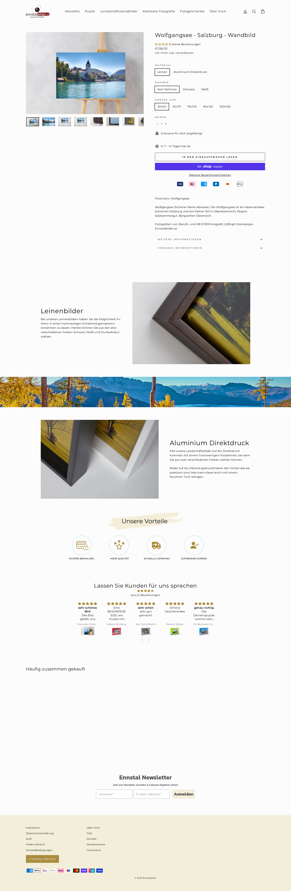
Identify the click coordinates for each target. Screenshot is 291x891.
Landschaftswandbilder (119, 11)
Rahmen (162, 82)
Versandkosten (184, 52)
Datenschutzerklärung (40, 833)
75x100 (192, 106)
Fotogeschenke (192, 11)
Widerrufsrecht (35, 844)
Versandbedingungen (39, 850)
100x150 (225, 106)
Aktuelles (72, 11)
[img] (145, 591)
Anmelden (183, 794)
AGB (28, 839)
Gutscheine (94, 850)
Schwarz (189, 89)
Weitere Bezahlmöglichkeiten (210, 175)
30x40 (161, 106)
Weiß (205, 89)
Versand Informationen (180, 248)
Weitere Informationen (180, 239)
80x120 (208, 106)
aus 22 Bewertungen (145, 595)
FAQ (89, 833)
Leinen (162, 72)
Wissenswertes (96, 844)
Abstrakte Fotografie (159, 11)
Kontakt (92, 839)
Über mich (217, 11)
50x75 (177, 106)
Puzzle (90, 11)
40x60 (241, 106)
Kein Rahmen (167, 89)
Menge (161, 117)
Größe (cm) (166, 100)
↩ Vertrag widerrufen (42, 858)
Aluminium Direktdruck (190, 72)
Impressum (33, 827)
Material (163, 65)
